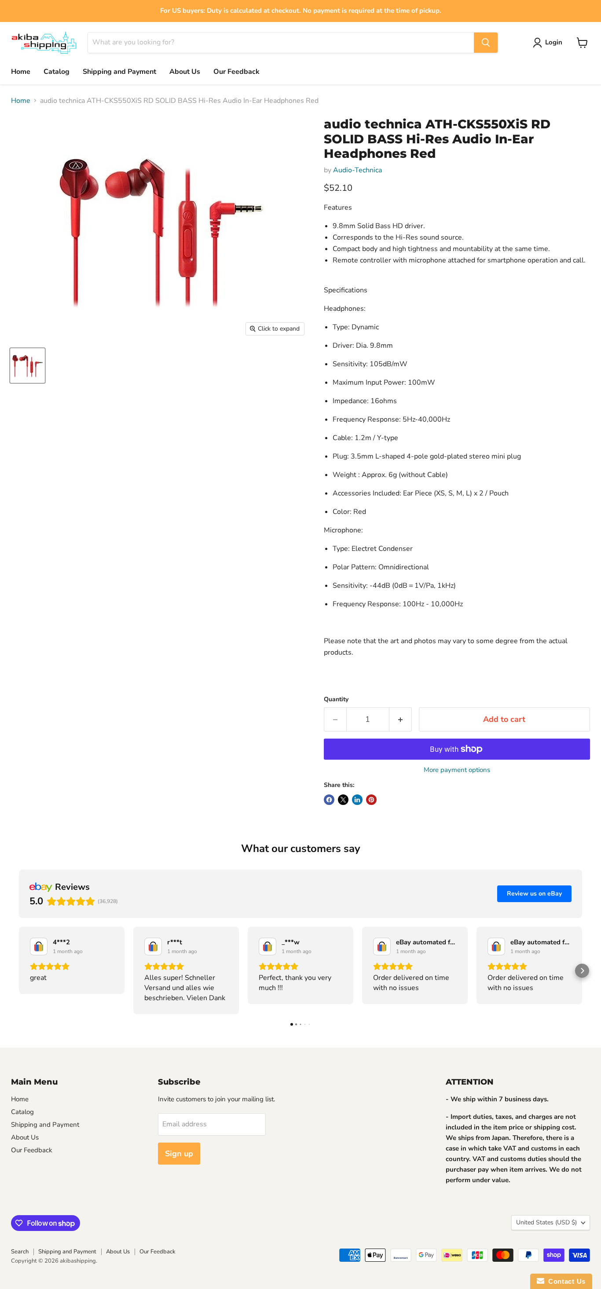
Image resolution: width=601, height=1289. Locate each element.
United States (546, 1222)
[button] (19, 971)
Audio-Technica (357, 170)
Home (20, 71)
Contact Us (565, 1281)
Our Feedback (236, 71)
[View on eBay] (39, 946)
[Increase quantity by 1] (400, 719)
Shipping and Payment (119, 71)
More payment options (457, 770)
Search (20, 1252)
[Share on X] (343, 799)
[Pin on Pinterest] (371, 799)
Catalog (57, 71)
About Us (184, 71)
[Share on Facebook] (329, 799)
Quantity (336, 699)
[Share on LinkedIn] (357, 799)
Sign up (179, 1153)
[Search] (486, 43)
